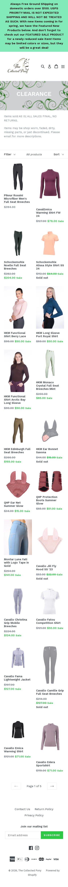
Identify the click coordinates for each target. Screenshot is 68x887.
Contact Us (22, 809)
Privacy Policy (34, 815)
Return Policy (44, 809)
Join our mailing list (34, 826)
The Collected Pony (29, 870)
